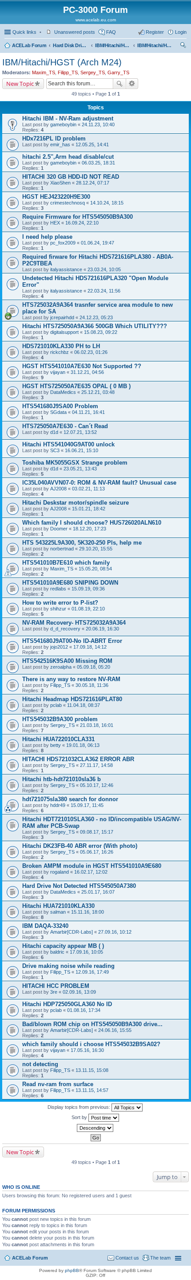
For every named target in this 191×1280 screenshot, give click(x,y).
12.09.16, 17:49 (92, 972)
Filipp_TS (68, 72)
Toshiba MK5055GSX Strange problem (74, 462)
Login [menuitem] (181, 32)
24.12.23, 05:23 (96, 317)
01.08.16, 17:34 (83, 1010)
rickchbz (59, 352)
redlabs (58, 588)
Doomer (59, 528)
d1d (54, 432)
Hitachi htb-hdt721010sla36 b (61, 779)
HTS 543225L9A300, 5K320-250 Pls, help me (82, 542)
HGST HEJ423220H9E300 (56, 196)
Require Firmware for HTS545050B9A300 (77, 216)
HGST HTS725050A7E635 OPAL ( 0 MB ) (76, 386)
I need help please (47, 236)
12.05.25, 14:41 (92, 144)
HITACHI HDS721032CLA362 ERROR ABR (78, 759)
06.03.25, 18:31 (98, 162)
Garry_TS (118, 72)
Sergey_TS (92, 72)
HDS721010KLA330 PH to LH (61, 346)
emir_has (60, 144)
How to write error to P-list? (60, 602)
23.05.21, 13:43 (80, 468)
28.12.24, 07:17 (92, 182)
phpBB (72, 1270)
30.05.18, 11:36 (92, 685)
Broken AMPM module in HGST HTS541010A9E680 (91, 866)
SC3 (55, 450)
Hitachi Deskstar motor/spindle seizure (75, 502)
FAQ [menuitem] (111, 32)
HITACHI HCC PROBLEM (55, 986)
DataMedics (63, 392)
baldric (57, 952)
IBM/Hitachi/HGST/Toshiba (113, 45)
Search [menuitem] (183, 46)
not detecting (40, 1064)
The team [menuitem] (160, 1257)
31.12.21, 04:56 (87, 372)
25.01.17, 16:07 (98, 892)
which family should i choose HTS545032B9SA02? (91, 1044)
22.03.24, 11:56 (104, 290)
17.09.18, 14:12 (90, 647)
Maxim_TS (43, 72)
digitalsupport (64, 332)
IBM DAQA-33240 (45, 926)
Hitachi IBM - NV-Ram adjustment (67, 118)
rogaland (59, 872)
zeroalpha (61, 667)
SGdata (58, 412)
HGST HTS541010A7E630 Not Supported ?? (81, 366)
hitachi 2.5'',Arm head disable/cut (68, 156)
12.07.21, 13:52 (80, 432)
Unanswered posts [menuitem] (74, 32)
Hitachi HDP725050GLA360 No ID (67, 1004)
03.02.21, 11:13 (88, 488)
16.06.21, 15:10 (81, 450)
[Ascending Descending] (95, 1128)
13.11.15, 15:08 (92, 1070)
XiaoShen (60, 182)
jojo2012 (59, 647)
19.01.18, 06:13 (82, 745)
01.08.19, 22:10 (88, 608)
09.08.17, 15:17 (96, 832)
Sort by (80, 1117)
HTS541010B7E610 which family (66, 562)
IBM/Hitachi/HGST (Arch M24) (155, 45)
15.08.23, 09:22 (100, 332)
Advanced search (132, 83)
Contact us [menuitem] (127, 1257)
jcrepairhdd (62, 317)
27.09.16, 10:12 (114, 932)
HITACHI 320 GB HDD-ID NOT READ (70, 176)
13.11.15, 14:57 (92, 1090)
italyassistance (66, 269)
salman (58, 912)
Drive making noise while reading (68, 966)
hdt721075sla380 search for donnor (70, 799)
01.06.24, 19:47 (97, 242)
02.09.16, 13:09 (79, 992)
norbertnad (62, 548)
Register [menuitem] (155, 32)
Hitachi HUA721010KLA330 (58, 906)
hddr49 (57, 805)
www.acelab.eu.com (96, 19)
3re (53, 992)
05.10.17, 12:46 (96, 785)
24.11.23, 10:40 (98, 124)
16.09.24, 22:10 (82, 222)
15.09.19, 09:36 (88, 588)
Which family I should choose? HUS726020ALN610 (91, 522)
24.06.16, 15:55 (114, 1030)
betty (55, 745)
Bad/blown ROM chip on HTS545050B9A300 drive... (92, 1024)
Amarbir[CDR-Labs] (71, 932)
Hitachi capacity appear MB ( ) (63, 946)
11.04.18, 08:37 (83, 705)
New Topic (20, 84)
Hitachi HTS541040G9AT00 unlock (68, 444)
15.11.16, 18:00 (87, 912)
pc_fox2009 (63, 242)
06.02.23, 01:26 (90, 352)
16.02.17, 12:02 (90, 872)
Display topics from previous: (79, 1107)
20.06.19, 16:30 (102, 628)
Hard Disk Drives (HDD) (70, 45)
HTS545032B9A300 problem (60, 719)
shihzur (58, 608)
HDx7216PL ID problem (54, 138)
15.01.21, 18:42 (88, 508)
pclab (56, 705)
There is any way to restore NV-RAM (71, 679)
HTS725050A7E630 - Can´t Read (65, 426)
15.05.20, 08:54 (95, 568)
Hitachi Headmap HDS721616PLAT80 (72, 699)
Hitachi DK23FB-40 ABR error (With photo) (79, 846)
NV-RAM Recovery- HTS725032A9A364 (74, 622)
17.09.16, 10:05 (86, 952)
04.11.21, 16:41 (88, 412)
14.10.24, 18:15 (106, 202)
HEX (55, 222)
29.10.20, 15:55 (95, 548)
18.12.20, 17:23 (89, 528)
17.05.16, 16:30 (87, 1050)
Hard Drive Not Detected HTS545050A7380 (79, 886)
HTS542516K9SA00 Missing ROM (67, 661)
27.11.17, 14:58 (96, 765)
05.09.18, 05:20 (93, 667)
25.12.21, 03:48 (98, 392)
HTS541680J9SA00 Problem (60, 406)
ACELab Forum (29, 45)
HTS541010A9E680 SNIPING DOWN (70, 582)
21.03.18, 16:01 (96, 725)
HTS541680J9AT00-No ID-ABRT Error (72, 641)
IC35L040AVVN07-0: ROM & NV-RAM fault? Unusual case (99, 482)
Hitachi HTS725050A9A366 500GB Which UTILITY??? (94, 326)
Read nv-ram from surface (57, 1084)
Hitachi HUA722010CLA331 (58, 739)
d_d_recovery (65, 628)
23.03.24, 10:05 (104, 269)
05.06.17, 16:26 (96, 852)
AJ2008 (58, 488)
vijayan (57, 372)
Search (119, 83)
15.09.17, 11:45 (87, 805)
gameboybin (63, 124)
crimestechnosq (67, 202)
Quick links (24, 32)
